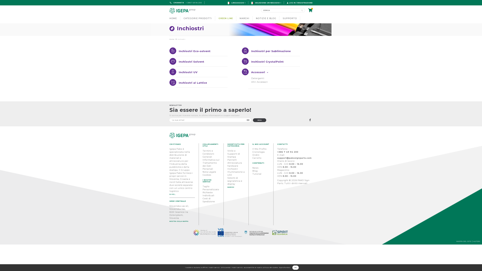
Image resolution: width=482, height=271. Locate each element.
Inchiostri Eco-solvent (194, 51)
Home (173, 18)
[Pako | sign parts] (241, 135)
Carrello (256, 158)
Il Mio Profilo (259, 149)
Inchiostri (232, 169)
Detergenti (257, 78)
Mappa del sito (463, 241)
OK (295, 267)
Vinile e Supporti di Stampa (233, 154)
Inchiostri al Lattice (193, 82)
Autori (476, 241)
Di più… (172, 194)
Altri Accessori (259, 82)
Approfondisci (284, 267)
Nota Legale (209, 172)
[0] (310, 11)
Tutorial (256, 174)
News (255, 168)
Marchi (244, 18)
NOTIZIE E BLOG (266, 18)
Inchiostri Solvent (191, 61)
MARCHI (230, 187)
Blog (255, 171)
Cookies (207, 175)
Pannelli (232, 160)
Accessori (258, 72)
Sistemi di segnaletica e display (234, 181)
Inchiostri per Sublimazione (271, 51)
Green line (226, 18)
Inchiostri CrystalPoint (267, 61)
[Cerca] (302, 10)
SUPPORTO (290, 18)
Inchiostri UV (188, 72)
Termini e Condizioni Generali (208, 154)
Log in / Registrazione (301, 3)
